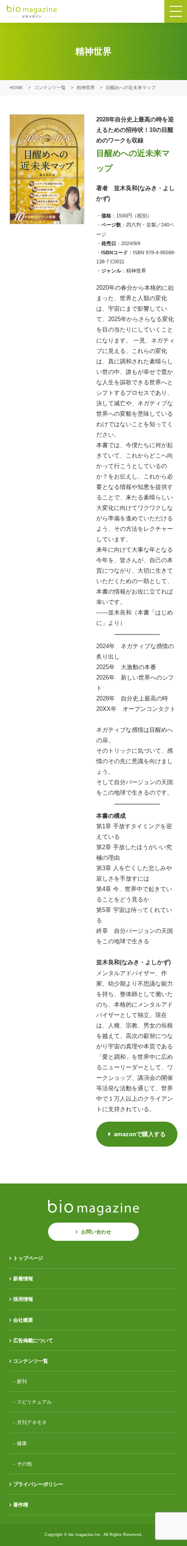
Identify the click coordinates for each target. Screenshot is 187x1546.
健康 (22, 1443)
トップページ (28, 1258)
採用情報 (23, 1299)
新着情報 (23, 1278)
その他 (24, 1463)
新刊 (22, 1381)
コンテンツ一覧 (30, 1361)
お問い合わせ (96, 1231)
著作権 (20, 1504)
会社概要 (23, 1320)
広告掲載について (33, 1340)
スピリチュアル (34, 1402)
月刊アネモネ (32, 1422)
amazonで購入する (140, 1134)
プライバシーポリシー (38, 1484)
